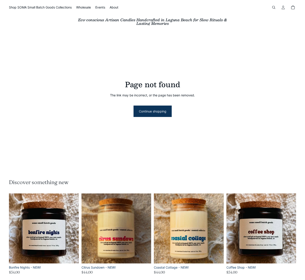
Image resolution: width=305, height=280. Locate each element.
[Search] (274, 7)
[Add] (72, 256)
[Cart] (293, 7)
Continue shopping (152, 111)
